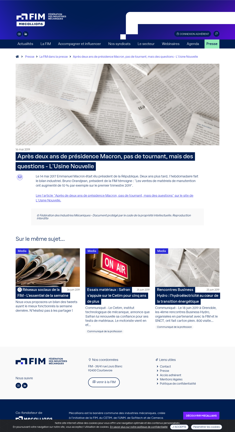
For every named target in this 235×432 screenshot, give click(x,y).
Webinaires (171, 44)
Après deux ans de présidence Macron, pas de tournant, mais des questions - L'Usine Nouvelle (135, 56)
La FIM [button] (46, 44)
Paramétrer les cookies (206, 427)
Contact (165, 366)
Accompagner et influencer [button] (79, 44)
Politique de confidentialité (178, 383)
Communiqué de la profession (104, 331)
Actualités (25, 44)
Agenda (193, 44)
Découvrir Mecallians (201, 416)
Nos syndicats (119, 44)
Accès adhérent (170, 375)
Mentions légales (171, 379)
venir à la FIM (106, 382)
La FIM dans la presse (53, 56)
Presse (212, 44)
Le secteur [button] (146, 44)
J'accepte (179, 427)
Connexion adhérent (194, 34)
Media (22, 251)
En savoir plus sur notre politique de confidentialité (139, 427)
